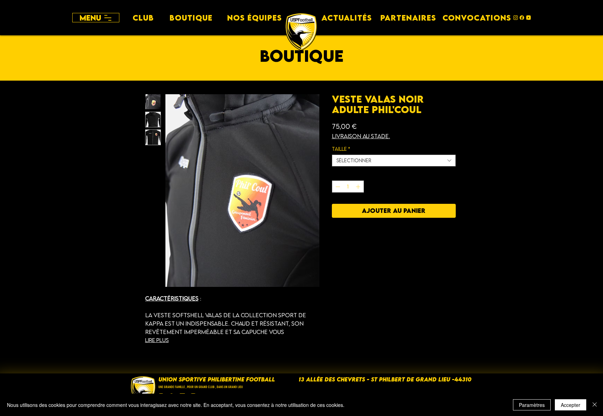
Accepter (570, 404)
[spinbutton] (348, 187)
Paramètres (532, 404)
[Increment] (359, 187)
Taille (341, 149)
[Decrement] (337, 187)
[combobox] (394, 160)
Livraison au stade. (361, 136)
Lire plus (157, 340)
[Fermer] (594, 404)
